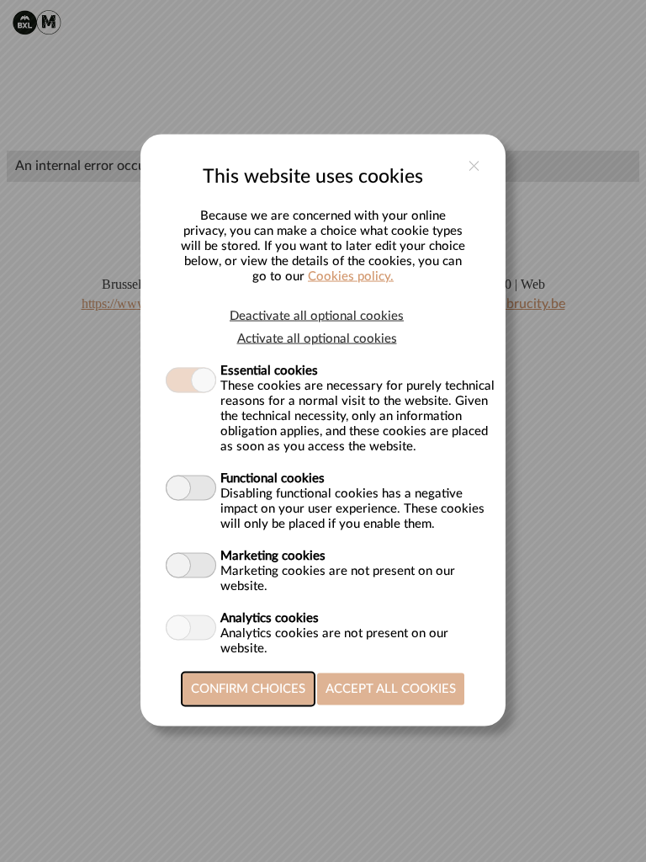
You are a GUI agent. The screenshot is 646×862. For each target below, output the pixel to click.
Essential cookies (269, 370)
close (473, 165)
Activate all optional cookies (317, 338)
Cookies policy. (351, 275)
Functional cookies (272, 477)
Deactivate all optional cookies (317, 315)
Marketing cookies (273, 555)
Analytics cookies (269, 617)
